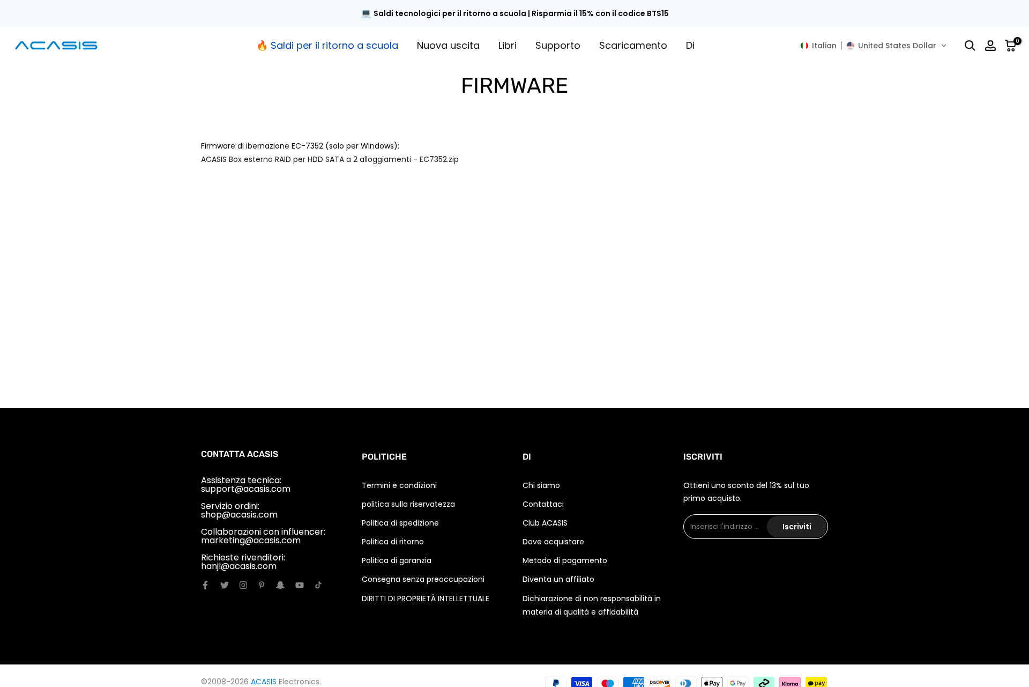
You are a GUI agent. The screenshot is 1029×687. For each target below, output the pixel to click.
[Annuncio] (514, 13)
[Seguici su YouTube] (299, 585)
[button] (873, 45)
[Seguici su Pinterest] (261, 585)
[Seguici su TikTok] (318, 585)
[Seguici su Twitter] (224, 585)
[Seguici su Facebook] (205, 585)
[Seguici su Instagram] (243, 585)
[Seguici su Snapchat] (280, 585)
